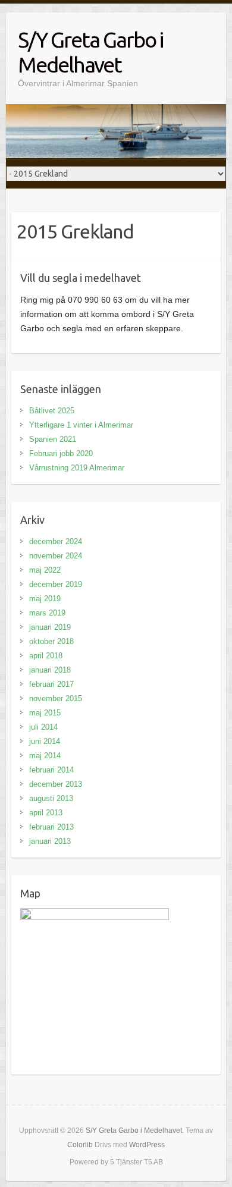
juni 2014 (44, 741)
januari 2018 (50, 669)
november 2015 (55, 698)
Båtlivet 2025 (51, 410)
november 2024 (55, 555)
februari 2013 (51, 826)
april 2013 (45, 812)
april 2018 (45, 655)
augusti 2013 (51, 798)
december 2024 (55, 541)
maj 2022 (45, 570)
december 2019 (55, 584)
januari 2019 (50, 627)
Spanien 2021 (52, 439)
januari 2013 (50, 841)
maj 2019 (45, 598)
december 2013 (55, 784)
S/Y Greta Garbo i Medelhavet (90, 52)
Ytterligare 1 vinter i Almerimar (81, 424)
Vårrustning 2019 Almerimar (76, 467)
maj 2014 (45, 755)
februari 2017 (51, 684)
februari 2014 (51, 769)
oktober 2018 (51, 641)
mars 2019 (47, 612)
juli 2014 (43, 727)
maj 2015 (45, 712)
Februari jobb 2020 (61, 453)
